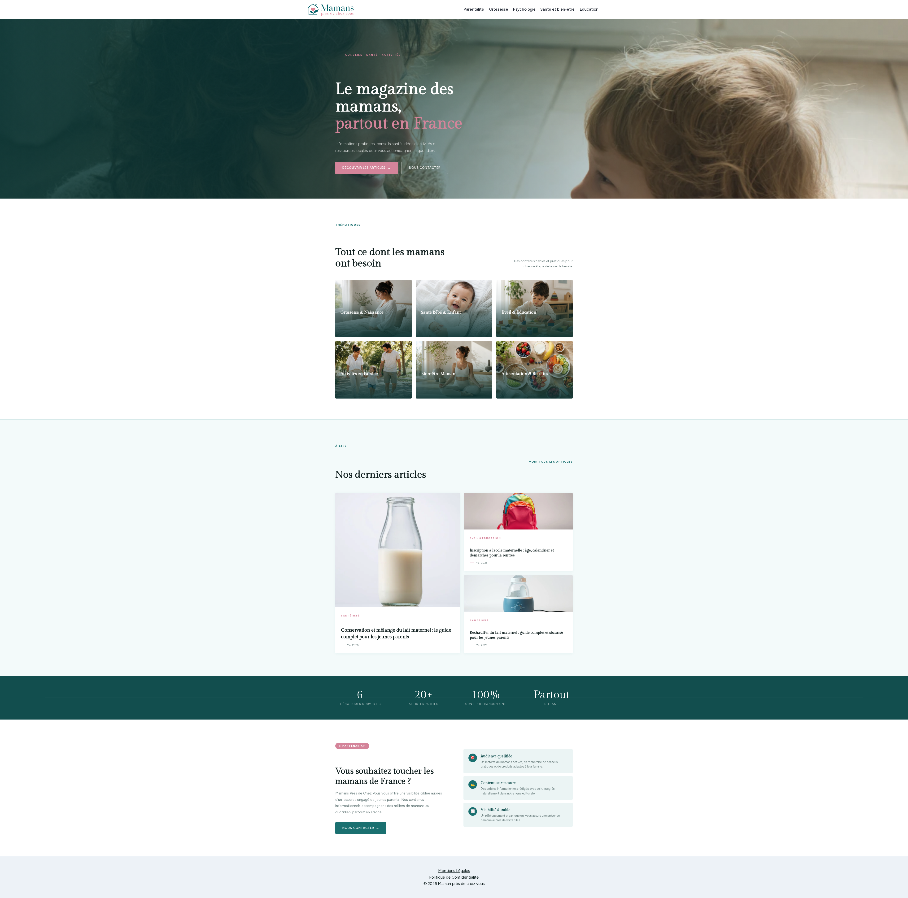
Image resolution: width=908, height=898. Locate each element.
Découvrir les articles (363, 167)
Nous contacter (425, 167)
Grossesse (498, 9)
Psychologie (524, 9)
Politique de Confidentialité (454, 877)
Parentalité (473, 9)
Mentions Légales (454, 870)
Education (589, 9)
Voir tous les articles (551, 461)
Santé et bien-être (557, 9)
